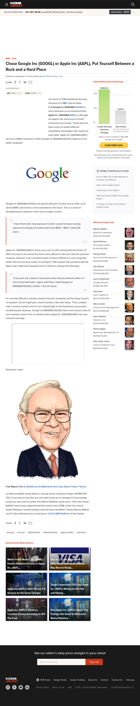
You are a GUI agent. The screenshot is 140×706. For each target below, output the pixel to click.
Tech (14, 58)
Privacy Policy (42, 687)
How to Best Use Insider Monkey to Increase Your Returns (112, 178)
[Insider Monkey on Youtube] (22, 687)
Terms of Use (58, 687)
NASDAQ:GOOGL (50, 532)
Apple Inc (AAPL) (67, 532)
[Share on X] (20, 82)
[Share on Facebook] (15, 82)
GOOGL (79, 107)
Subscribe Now (114, 145)
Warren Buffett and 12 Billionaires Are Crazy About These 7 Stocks (52, 486)
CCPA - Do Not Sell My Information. (91, 687)
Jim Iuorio (21, 532)
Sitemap (130, 679)
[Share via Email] (30, 82)
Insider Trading (77, 679)
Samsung (10, 532)
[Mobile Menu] (6, 4)
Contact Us (117, 679)
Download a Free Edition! (108, 190)
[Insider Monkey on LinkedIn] (28, 687)
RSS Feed (45, 679)
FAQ (70, 687)
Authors (104, 679)
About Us (92, 679)
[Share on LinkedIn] (25, 82)
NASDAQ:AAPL (34, 532)
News (8, 58)
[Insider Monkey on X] (15, 687)
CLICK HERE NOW (56, 513)
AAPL (72, 115)
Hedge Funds (60, 679)
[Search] (133, 4)
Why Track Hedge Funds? (108, 185)
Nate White (47, 76)
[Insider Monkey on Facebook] (9, 687)
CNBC (64, 103)
